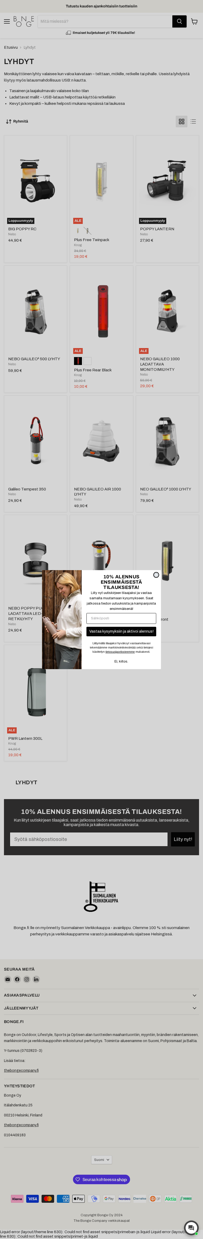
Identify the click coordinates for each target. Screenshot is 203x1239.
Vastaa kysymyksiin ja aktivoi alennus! (121, 631)
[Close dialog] (156, 575)
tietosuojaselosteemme (120, 651)
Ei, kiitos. (121, 661)
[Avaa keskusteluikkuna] (191, 1227)
